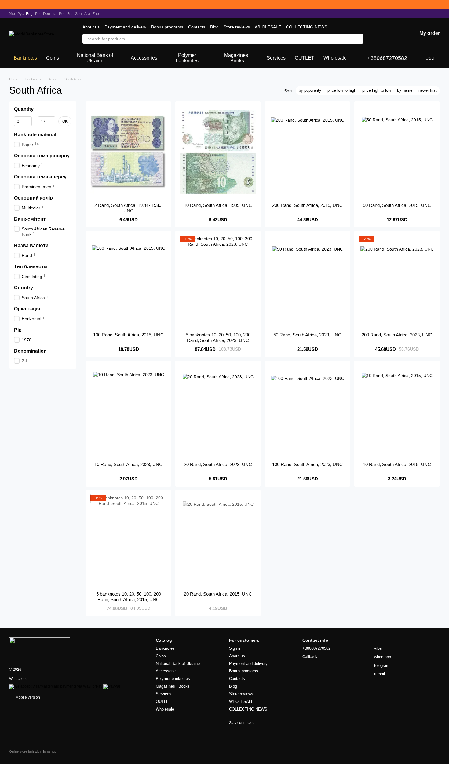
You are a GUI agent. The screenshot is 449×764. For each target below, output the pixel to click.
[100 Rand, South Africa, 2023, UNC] (307, 411)
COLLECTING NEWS (306, 26)
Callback (309, 657)
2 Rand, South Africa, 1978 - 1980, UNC (128, 208)
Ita (55, 14)
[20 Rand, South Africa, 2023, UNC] (218, 411)
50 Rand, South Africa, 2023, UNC (307, 334)
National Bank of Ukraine (95, 58)
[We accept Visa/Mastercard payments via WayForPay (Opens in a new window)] (55, 686)
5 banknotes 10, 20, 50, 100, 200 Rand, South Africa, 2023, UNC (218, 337)
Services (276, 58)
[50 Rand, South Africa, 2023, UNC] (307, 282)
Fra (70, 14)
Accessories (144, 58)
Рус (20, 14)
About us (91, 26)
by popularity (310, 90)
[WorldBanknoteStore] (39, 648)
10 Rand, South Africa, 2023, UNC (128, 464)
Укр (12, 14)
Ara (87, 14)
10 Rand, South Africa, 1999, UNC (218, 205)
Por (62, 14)
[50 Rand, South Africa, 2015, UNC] (397, 152)
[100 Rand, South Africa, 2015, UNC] (128, 282)
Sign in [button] (235, 648)
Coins (52, 58)
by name (404, 90)
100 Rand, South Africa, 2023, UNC (307, 464)
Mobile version (27, 697)
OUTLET (304, 58)
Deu (46, 14)
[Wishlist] (380, 34)
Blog (214, 26)
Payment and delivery (125, 26)
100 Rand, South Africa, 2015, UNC (128, 334)
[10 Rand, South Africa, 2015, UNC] (397, 411)
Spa (78, 14)
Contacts (196, 26)
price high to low (376, 90)
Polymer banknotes (187, 58)
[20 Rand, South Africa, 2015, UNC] (218, 541)
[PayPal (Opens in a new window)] (111, 686)
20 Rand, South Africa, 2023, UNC (218, 464)
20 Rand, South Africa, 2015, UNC (218, 594)
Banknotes (25, 58)
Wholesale (335, 58)
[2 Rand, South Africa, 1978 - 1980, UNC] (128, 152)
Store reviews (237, 26)
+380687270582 (387, 58)
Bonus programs (167, 26)
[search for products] (358, 39)
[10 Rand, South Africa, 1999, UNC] (218, 152)
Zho (96, 14)
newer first (427, 90)
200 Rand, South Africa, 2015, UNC (307, 205)
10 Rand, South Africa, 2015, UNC (397, 464)
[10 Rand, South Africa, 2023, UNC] (128, 411)
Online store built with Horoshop (32, 751)
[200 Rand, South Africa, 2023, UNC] (397, 282)
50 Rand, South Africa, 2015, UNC (397, 205)
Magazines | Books (237, 58)
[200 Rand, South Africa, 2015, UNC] (307, 152)
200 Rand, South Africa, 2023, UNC (397, 334)
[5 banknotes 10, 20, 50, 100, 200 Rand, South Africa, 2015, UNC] (128, 541)
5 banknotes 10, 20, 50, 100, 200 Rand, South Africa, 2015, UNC (128, 596)
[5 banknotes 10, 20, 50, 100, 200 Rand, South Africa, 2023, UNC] (218, 282)
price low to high (341, 90)
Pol (38, 14)
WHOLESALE (268, 26)
